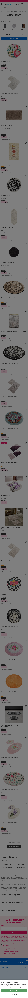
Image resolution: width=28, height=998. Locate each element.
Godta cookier (14, 990)
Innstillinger (14, 994)
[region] (14, 989)
